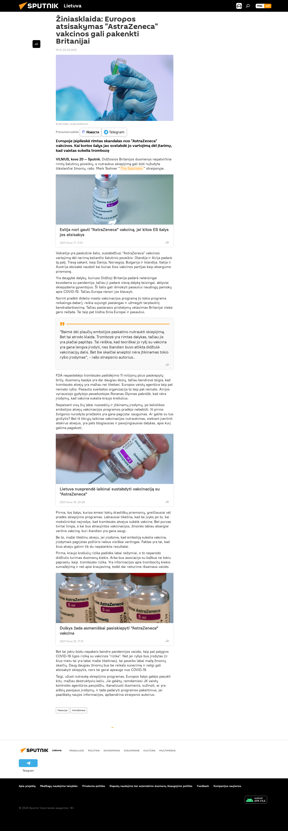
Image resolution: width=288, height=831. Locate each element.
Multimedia (167, 750)
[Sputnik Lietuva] (40, 11)
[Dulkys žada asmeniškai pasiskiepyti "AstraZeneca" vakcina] (114, 598)
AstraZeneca (78, 710)
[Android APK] (256, 800)
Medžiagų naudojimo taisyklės (59, 786)
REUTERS (63, 123)
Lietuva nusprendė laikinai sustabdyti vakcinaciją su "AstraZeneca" (110, 491)
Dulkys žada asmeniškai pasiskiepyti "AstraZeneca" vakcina (109, 630)
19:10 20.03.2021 (66, 50)
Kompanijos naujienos (227, 786)
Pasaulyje (62, 710)
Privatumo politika (93, 786)
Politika (94, 750)
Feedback (203, 786)
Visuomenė (131, 750)
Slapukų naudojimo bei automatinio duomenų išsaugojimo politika (151, 786)
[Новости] (90, 132)
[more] (167, 242)
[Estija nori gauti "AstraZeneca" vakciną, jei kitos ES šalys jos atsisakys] (114, 199)
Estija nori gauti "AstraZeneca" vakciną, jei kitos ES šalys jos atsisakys (114, 232)
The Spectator (132, 168)
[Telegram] (114, 132)
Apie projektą (27, 786)
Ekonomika (112, 750)
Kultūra (149, 750)
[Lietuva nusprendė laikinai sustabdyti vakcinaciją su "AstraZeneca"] (114, 459)
